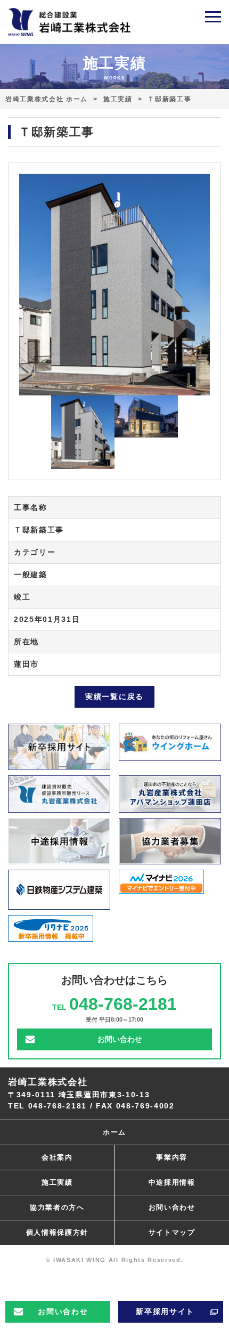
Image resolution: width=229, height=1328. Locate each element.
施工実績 (118, 99)
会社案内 (57, 1157)
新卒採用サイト (165, 1311)
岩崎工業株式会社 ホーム (46, 99)
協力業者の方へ (57, 1207)
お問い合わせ (63, 1311)
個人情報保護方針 (57, 1232)
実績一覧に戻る (114, 696)
